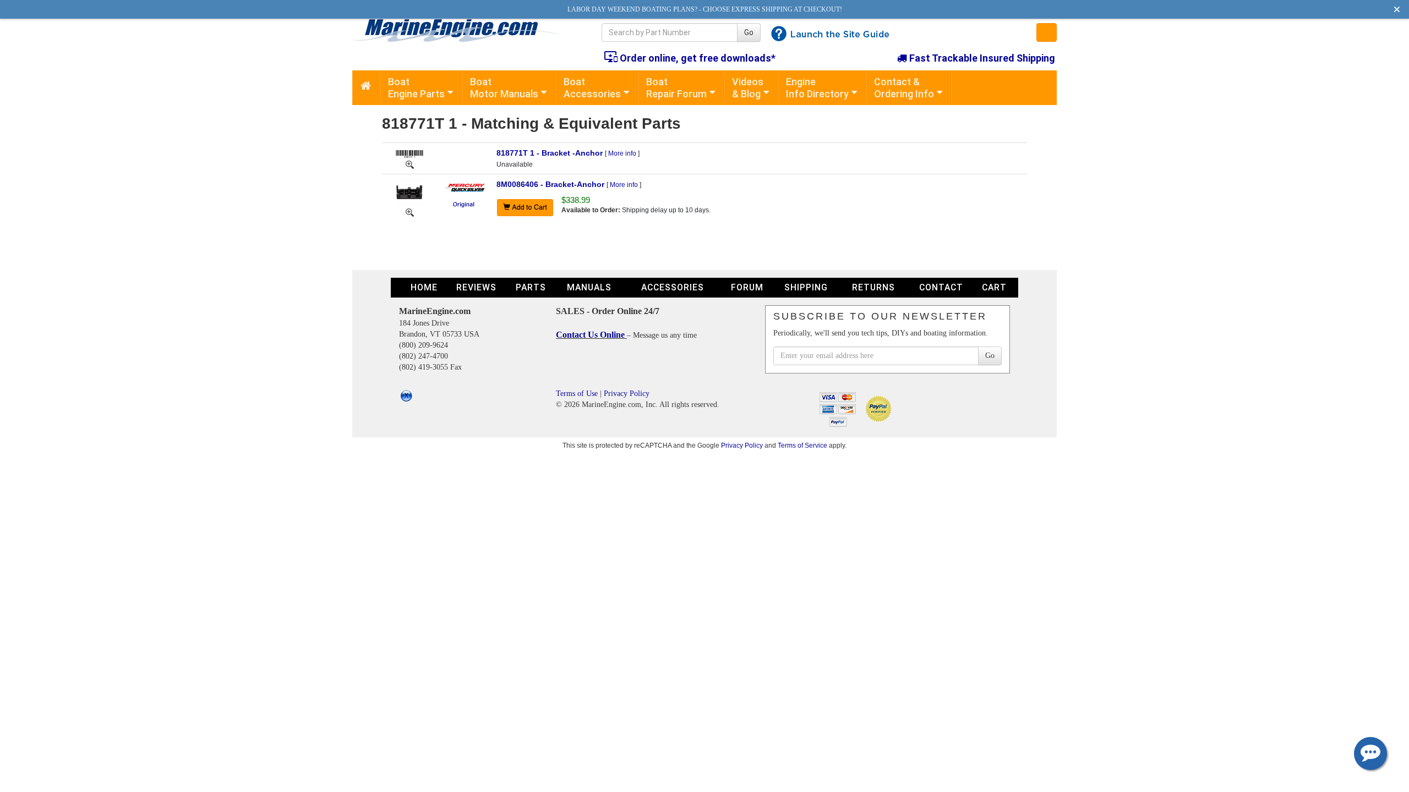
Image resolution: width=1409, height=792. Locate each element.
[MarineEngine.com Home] (464, 30)
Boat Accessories (592, 88)
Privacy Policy (626, 393)
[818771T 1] (410, 164)
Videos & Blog (747, 88)
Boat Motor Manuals (504, 88)
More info (622, 153)
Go (748, 32)
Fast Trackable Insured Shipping (981, 58)
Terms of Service (802, 445)
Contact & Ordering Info (904, 88)
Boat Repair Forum (676, 88)
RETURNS (873, 287)
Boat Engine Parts (416, 88)
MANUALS (589, 287)
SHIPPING (806, 287)
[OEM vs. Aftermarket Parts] (464, 204)
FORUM (747, 287)
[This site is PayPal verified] (880, 408)
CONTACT (941, 287)
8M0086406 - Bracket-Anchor (550, 184)
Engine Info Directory (817, 88)
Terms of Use (577, 393)
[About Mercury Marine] (464, 187)
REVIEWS (476, 287)
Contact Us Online (591, 334)
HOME (424, 287)
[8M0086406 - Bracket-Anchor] (409, 192)
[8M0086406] (410, 211)
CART (994, 287)
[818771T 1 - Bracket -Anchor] (409, 152)
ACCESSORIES (672, 287)
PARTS (531, 287)
